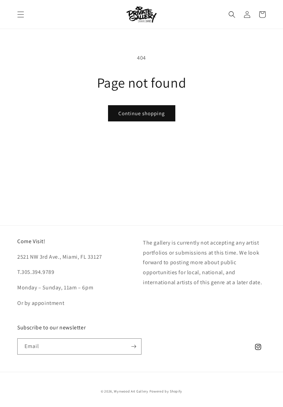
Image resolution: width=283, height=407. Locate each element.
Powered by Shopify (166, 391)
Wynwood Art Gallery (131, 391)
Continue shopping (141, 113)
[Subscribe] (133, 346)
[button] (20, 14)
